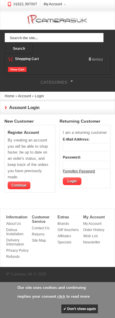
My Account (53, 4)
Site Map (39, 240)
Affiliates (64, 236)
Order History (93, 230)
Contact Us (41, 228)
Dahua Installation (15, 232)
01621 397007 (25, 4)
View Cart (17, 69)
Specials (64, 242)
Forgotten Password (79, 171)
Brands (63, 224)
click (61, 296)
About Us (13, 224)
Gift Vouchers (68, 230)
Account (24, 96)
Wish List (90, 236)
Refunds (13, 257)
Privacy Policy (17, 250)
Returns (38, 234)
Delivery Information (15, 242)
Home (9, 96)
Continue (19, 185)
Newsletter (91, 242)
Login (39, 96)
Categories (33, 81)
